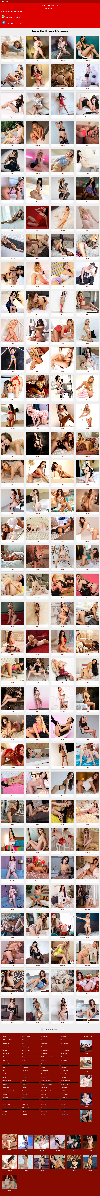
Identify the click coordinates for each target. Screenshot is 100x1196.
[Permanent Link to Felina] (12, 698)
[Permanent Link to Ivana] (37, 726)
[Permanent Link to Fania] (37, 415)
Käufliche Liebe (65, 1050)
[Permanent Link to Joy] (37, 217)
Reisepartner (64, 1084)
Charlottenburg (6, 1080)
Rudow (43, 1114)
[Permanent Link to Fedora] (37, 132)
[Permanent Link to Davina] (87, 839)
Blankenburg (5, 1053)
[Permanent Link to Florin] (62, 528)
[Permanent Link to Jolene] (37, 160)
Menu (6, 1)
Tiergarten (25, 1070)
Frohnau (4, 1111)
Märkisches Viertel (46, 1057)
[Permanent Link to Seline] (87, 782)
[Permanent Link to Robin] (87, 556)
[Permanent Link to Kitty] (62, 641)
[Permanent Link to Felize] (12, 782)
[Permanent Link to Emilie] (87, 1009)
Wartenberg (25, 1084)
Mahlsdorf (44, 1043)
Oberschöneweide (46, 1091)
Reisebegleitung (65, 1080)
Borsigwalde (5, 1063)
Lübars (43, 1040)
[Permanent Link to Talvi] (12, 1009)
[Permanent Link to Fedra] (62, 471)
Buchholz (5, 1074)
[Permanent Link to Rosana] (87, 103)
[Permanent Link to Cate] (12, 924)
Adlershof (5, 1036)
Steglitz (24, 1060)
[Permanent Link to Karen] (37, 302)
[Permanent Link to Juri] (87, 330)
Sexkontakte (64, 1094)
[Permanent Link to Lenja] (12, 528)
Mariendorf (44, 1050)
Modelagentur (64, 1057)
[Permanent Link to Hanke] (62, 358)
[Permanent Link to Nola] (87, 188)
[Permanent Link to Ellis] (87, 302)
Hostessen (64, 1040)
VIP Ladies (64, 1111)
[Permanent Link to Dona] (87, 500)
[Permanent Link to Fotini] (12, 386)
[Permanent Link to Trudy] (37, 330)
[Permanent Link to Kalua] (37, 613)
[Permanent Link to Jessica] (37, 952)
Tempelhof (25, 1067)
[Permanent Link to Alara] (87, 698)
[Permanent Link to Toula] (12, 471)
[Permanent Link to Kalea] (37, 811)
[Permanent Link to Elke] (37, 273)
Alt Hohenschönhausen (9, 1040)
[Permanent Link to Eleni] (87, 726)
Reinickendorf (45, 1107)
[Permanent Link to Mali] (62, 584)
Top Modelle (64, 1101)
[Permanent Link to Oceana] (62, 924)
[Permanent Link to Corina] (12, 245)
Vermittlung (64, 1107)
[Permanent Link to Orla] (37, 896)
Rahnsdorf (44, 1104)
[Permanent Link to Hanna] (62, 811)
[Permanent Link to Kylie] (87, 245)
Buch (3, 1070)
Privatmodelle (64, 1070)
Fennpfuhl (5, 1094)
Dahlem (4, 1084)
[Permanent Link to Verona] (62, 47)
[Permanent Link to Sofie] (87, 75)
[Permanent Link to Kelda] (12, 75)
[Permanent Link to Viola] (37, 754)
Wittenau (24, 1111)
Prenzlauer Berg (45, 1101)
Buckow (4, 1077)
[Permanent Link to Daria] (12, 896)
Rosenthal (44, 1111)
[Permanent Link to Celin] (62, 896)
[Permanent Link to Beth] (12, 443)
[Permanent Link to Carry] (12, 47)
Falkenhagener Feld (8, 1091)
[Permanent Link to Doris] (62, 980)
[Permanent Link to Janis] (12, 641)
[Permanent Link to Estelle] (37, 103)
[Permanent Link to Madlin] (37, 584)
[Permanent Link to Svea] (12, 980)
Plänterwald (44, 1097)
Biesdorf (4, 1050)
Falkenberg (5, 1087)
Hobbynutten (64, 1036)
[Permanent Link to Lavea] (12, 500)
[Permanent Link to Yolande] (62, 103)
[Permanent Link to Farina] (12, 415)
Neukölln (43, 1077)
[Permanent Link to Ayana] (62, 415)
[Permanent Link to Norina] (62, 698)
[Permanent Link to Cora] (62, 386)
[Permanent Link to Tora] (37, 386)
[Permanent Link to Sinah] (37, 245)
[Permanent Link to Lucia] (12, 330)
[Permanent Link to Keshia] (87, 47)
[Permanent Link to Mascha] (12, 867)
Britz (3, 1067)
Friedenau (5, 1097)
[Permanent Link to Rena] (87, 584)
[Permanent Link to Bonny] (12, 726)
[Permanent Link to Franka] (62, 132)
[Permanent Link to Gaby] (37, 839)
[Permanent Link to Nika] (12, 669)
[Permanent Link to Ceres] (37, 698)
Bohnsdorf (5, 1060)
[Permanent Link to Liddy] (87, 754)
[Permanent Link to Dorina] (87, 867)
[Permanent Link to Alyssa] (37, 980)
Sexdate (63, 1091)
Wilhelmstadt (25, 1104)
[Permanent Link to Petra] (37, 924)
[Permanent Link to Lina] (87, 811)
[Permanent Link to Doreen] (87, 896)
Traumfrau (63, 1104)
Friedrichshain (6, 1107)
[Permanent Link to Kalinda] (62, 217)
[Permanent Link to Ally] (37, 669)
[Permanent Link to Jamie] (37, 75)
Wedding (24, 1087)
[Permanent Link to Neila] (12, 273)
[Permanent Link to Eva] (12, 302)
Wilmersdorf (25, 1107)
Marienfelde (44, 1053)
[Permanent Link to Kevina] (12, 584)
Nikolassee (44, 1087)
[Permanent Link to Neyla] (12, 160)
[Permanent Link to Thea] (87, 924)
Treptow (24, 1074)
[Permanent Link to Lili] (37, 47)
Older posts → (52, 1029)
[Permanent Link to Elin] (12, 613)
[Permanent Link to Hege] (62, 330)
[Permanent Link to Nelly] (37, 782)
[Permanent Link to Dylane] (12, 103)
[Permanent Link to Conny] (37, 641)
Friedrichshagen (6, 1104)
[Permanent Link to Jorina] (62, 867)
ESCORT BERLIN (50, 5)
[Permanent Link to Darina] (37, 556)
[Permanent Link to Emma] (12, 952)
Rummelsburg (26, 1036)
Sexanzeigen (64, 1087)
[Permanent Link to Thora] (12, 358)
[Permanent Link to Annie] (62, 669)
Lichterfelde (44, 1036)
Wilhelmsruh (25, 1101)
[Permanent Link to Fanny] (62, 754)
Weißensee (25, 1091)
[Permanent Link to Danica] (62, 188)
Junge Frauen (64, 1047)
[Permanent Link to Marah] (62, 302)
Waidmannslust (26, 1077)
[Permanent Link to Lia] (62, 443)
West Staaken (26, 1094)
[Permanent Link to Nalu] (87, 273)
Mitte (42, 1063)
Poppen (63, 1063)
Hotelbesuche (64, 1043)
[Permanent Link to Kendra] (62, 952)
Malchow (43, 1047)
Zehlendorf (25, 1114)
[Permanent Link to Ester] (62, 245)
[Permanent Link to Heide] (37, 358)
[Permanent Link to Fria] (62, 726)
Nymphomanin (65, 1060)
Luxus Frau (64, 1053)
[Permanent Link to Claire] (37, 471)
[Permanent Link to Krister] (87, 528)
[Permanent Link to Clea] (87, 160)
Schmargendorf (26, 1040)
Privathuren (64, 1067)
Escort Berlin (65, 1114)
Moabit (43, 1067)
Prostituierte (64, 1077)
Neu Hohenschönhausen (48, 1074)
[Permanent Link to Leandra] (12, 754)
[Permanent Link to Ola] (12, 188)
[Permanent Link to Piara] (37, 528)
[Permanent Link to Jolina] (62, 1009)
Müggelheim (44, 1070)
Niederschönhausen (46, 1084)
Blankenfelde (6, 1057)
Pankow (43, 1094)
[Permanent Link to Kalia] (87, 613)
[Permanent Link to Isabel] (62, 75)
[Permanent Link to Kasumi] (37, 867)
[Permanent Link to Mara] (87, 471)
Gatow (4, 1114)
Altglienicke (5, 1043)
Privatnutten (64, 1074)
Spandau (24, 1053)
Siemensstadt (26, 1050)
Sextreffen (64, 1097)
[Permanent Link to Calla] (87, 358)
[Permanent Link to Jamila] (12, 839)
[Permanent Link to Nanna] (87, 669)
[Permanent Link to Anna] (37, 188)
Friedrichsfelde (6, 1101)
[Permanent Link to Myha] (62, 556)
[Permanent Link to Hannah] (87, 952)
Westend (24, 1097)
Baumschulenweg (7, 1047)
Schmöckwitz (25, 1043)
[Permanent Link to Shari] (87, 132)
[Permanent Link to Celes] (62, 160)
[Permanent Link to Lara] (62, 273)
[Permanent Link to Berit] (12, 217)
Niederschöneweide (46, 1080)
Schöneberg (25, 1047)
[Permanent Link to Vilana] (87, 641)
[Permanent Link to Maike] (62, 839)
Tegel (23, 1063)
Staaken (24, 1057)
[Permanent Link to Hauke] (87, 415)
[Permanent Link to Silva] (87, 386)
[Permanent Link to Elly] (87, 980)
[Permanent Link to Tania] (12, 556)
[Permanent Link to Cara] (12, 132)
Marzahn (43, 1060)
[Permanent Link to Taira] (12, 811)
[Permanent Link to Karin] (37, 1009)
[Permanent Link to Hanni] (62, 782)
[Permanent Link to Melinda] (37, 500)
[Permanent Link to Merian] (62, 500)
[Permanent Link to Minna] (62, 613)
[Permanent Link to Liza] (37, 443)
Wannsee (24, 1080)
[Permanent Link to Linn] (87, 217)
